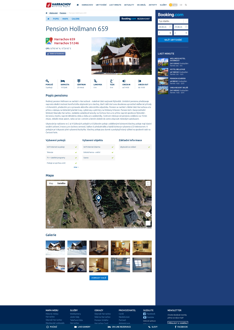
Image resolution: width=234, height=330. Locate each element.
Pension (63, 13)
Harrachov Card (101, 323)
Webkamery (75, 314)
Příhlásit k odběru (177, 323)
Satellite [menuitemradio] (61, 183)
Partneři (122, 320)
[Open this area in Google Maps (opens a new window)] (50, 226)
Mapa (65, 19)
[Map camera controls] (148, 214)
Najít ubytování (173, 40)
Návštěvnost (124, 317)
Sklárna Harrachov (102, 317)
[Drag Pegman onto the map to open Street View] (148, 223)
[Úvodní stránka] (58, 4)
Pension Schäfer (177, 78)
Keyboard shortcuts (120, 227)
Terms (149, 227)
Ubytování (53, 13)
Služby (74, 310)
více (76, 167)
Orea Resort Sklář (179, 88)
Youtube (150, 317)
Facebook (151, 314)
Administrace (124, 323)
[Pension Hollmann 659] (121, 74)
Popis (56, 19)
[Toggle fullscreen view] (148, 183)
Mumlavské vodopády (55, 323)
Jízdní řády (74, 317)
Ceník (121, 314)
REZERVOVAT (143, 19)
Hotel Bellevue (177, 69)
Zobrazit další (98, 278)
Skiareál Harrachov (54, 320)
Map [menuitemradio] (51, 183)
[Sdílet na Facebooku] (55, 55)
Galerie (75, 19)
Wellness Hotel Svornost (177, 60)
